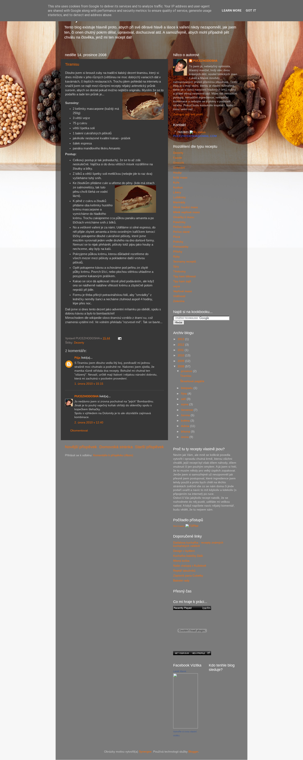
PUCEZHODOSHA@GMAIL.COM (195, 136)
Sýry (176, 266)
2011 (181, 350)
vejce (176, 286)
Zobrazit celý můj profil (188, 114)
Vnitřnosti (179, 296)
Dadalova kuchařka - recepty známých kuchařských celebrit (198, 544)
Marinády (179, 202)
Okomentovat (79, 430)
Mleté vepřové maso (186, 212)
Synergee (145, 751)
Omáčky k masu (183, 217)
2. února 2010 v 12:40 (88, 422)
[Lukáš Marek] (185, 727)
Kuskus (178, 187)
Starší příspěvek (149, 447)
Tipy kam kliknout (184, 276)
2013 (181, 339)
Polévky (178, 241)
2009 (181, 361)
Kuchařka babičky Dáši (188, 555)
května (185, 420)
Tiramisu (72, 64)
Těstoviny (179, 271)
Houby (177, 172)
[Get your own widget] (182, 653)
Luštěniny (179, 197)
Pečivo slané (181, 231)
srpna (185, 404)
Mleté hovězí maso (185, 207)
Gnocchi (178, 162)
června (186, 415)
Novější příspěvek (81, 447)
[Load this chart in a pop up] (208, 653)
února (185, 437)
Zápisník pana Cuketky (188, 575)
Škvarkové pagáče (192, 381)
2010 (181, 355)
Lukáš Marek (179, 671)
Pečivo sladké (182, 226)
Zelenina (178, 301)
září (184, 399)
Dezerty (79, 342)
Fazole (177, 157)
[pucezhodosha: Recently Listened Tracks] (192, 608)
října (184, 393)
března (186, 431)
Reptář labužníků (184, 570)
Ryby (176, 256)
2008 (181, 366)
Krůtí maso (180, 177)
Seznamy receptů (184, 261)
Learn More (232, 10)
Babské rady (181, 580)
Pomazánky (180, 246)
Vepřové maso (182, 291)
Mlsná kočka (181, 560)
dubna (185, 426)
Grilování (179, 167)
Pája (77, 357)
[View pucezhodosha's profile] (198, 653)
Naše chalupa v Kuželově (189, 565)
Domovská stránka (116, 447)
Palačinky (179, 222)
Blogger (193, 751)
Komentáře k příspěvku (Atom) (113, 455)
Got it (251, 10)
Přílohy (177, 251)
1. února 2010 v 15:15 (88, 383)
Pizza (176, 236)
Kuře (176, 182)
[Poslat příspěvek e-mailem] (119, 338)
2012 (181, 344)
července (187, 409)
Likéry (177, 192)
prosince (187, 371)
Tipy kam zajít (182, 281)
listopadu (187, 388)
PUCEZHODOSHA (86, 396)
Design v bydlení (184, 550)
